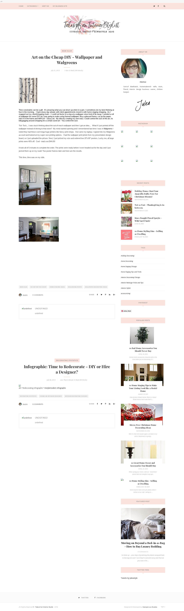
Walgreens (108, 129)
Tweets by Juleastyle (129, 578)
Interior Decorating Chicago (76, 396)
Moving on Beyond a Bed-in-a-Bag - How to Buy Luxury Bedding (143, 544)
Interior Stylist (126, 288)
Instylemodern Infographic (55, 388)
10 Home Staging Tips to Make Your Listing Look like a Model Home (143, 388)
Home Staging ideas (57, 287)
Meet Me (45, 6)
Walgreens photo (75, 287)
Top (162, 607)
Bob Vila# (67, 51)
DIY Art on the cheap (38, 287)
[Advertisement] (37, 342)
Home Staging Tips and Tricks (131, 272)
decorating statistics (67, 360)
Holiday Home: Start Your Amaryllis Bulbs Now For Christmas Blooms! (146, 194)
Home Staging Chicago (129, 266)
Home (21, 6)
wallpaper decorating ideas (96, 287)
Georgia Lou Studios (150, 607)
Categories (32, 6)
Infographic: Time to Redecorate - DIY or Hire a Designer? (67, 369)
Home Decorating (127, 261)
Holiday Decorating (127, 256)
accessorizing (125, 293)
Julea (25, 295)
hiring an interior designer (51, 396)
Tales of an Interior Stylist (44, 607)
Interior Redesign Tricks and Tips (132, 283)
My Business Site (60, 6)
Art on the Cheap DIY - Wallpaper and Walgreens (67, 59)
